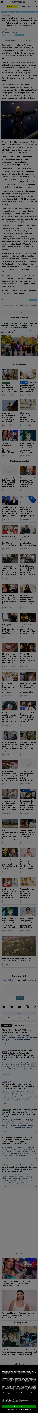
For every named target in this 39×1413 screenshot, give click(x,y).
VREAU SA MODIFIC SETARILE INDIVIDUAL (19, 1409)
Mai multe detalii (9, 1377)
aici (22, 1385)
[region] (19, 1389)
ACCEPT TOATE (18, 1406)
